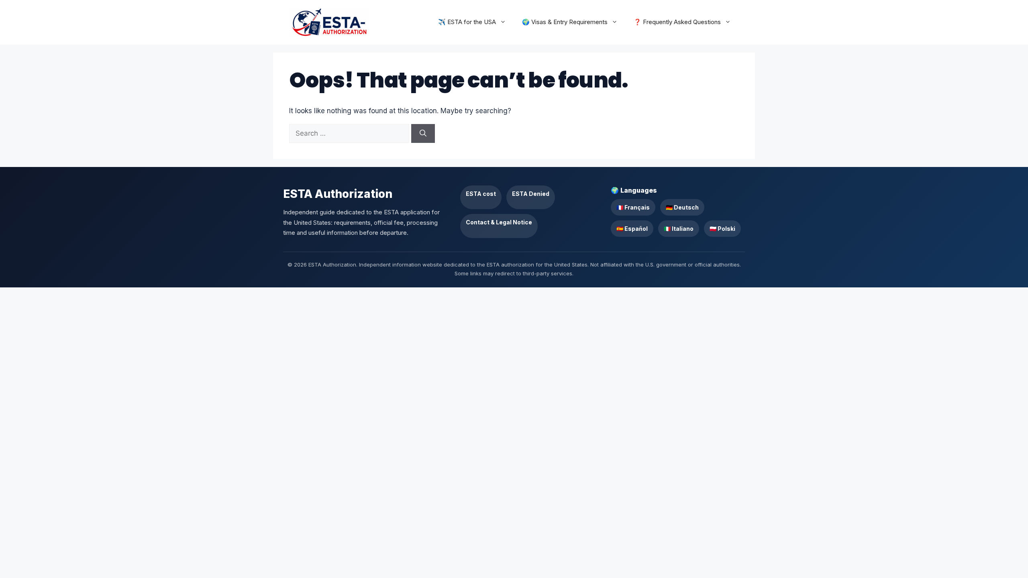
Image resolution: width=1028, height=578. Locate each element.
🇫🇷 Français (633, 207)
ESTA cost (481, 193)
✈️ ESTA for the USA (467, 22)
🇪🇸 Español (632, 228)
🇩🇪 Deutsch (682, 207)
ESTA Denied (530, 193)
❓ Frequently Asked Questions (677, 22)
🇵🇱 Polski (722, 228)
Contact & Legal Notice (499, 222)
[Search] (423, 133)
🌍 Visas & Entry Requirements (565, 22)
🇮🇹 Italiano (678, 228)
